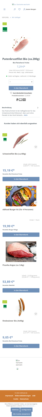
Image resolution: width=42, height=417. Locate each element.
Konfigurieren (26, 410)
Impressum (9, 396)
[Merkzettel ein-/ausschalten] (36, 147)
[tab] (20, 111)
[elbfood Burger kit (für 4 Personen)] (21, 196)
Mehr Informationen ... (29, 406)
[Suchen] (14, 9)
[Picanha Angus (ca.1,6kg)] (21, 251)
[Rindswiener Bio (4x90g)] (21, 307)
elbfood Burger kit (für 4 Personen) (18, 209)
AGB (33, 396)
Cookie (15, 399)
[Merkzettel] (19, 9)
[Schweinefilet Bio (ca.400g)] (21, 140)
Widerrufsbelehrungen (23, 396)
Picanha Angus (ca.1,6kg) (13, 265)
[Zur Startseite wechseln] (21, 4)
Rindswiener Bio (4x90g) (13, 321)
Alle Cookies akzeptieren (21, 414)
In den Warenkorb (21, 88)
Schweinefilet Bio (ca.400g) (14, 154)
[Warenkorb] (38, 8)
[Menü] (4, 9)
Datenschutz (24, 399)
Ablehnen (15, 410)
